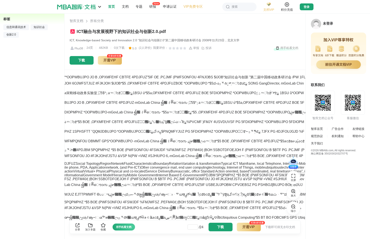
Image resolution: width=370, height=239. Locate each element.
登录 (307, 7)
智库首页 (317, 129)
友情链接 (358, 129)
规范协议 (317, 136)
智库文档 (76, 21)
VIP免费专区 (193, 6)
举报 (195, 48)
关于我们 (317, 143)
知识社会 (39, 27)
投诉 (208, 48)
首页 (111, 6)
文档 (125, 6)
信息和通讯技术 (16, 27)
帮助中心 (358, 136)
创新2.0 (11, 34)
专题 (139, 6)
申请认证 (170, 6)
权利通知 (338, 136)
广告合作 (338, 129)
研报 (152, 6)
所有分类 (97, 21)
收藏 (103, 229)
